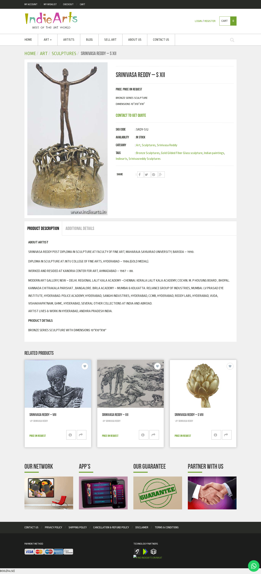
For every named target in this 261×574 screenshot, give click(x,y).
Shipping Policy (78, 527)
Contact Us (161, 39)
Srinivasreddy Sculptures (144, 159)
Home (28, 39)
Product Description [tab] (43, 228)
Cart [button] (227, 21)
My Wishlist (50, 4)
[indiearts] (68, 138)
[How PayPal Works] (48, 552)
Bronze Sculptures (148, 153)
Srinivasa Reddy (167, 145)
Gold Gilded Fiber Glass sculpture (182, 153)
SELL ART (110, 39)
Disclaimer (141, 527)
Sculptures (64, 53)
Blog (89, 39)
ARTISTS (68, 39)
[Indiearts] (51, 20)
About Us (134, 39)
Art (47, 39)
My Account (30, 4)
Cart (82, 4)
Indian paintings (214, 153)
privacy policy (53, 527)
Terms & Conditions (167, 527)
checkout (68, 4)
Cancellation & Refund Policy (111, 527)
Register (210, 21)
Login (198, 21)
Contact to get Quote (131, 115)
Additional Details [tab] (80, 228)
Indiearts (121, 159)
